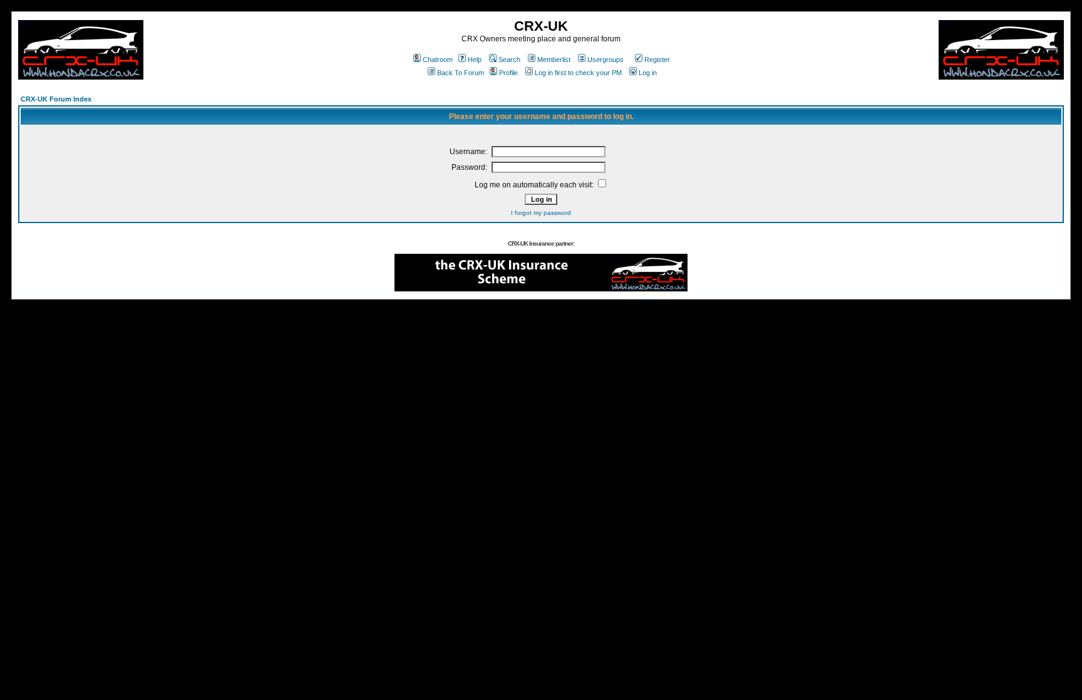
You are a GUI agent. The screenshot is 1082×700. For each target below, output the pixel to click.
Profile (508, 72)
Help (475, 59)
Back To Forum (460, 72)
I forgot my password (541, 212)
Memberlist (553, 59)
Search (509, 59)
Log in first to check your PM (578, 72)
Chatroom (438, 59)
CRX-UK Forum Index (56, 99)
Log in (648, 72)
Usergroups (605, 59)
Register (657, 59)
